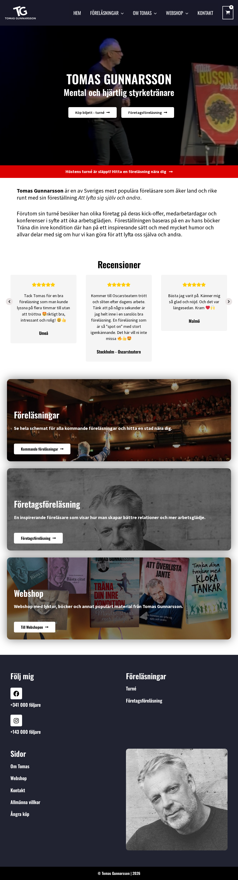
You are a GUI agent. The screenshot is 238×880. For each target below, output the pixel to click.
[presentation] (9, 301)
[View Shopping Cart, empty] (227, 12)
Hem (77, 12)
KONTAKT (205, 12)
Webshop (174, 12)
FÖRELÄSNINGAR (104, 12)
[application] (121, 12)
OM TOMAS (142, 12)
